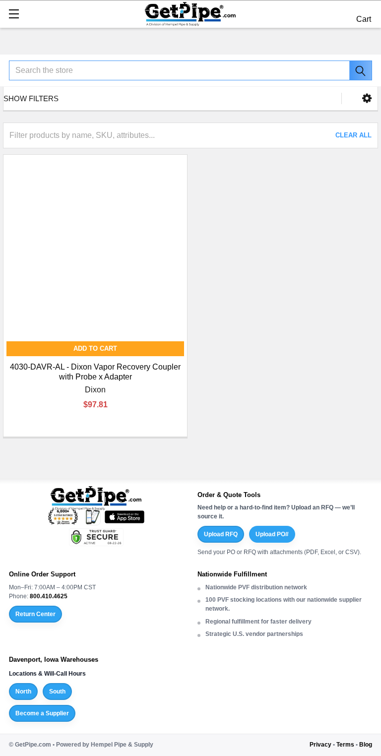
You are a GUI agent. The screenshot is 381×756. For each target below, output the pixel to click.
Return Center (35, 614)
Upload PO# (272, 534)
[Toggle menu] (13, 13)
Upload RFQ (221, 534)
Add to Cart (95, 348)
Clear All (353, 135)
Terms (345, 744)
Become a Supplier (42, 713)
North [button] (23, 691)
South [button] (57, 691)
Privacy (320, 744)
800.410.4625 (48, 596)
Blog (365, 744)
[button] (367, 98)
